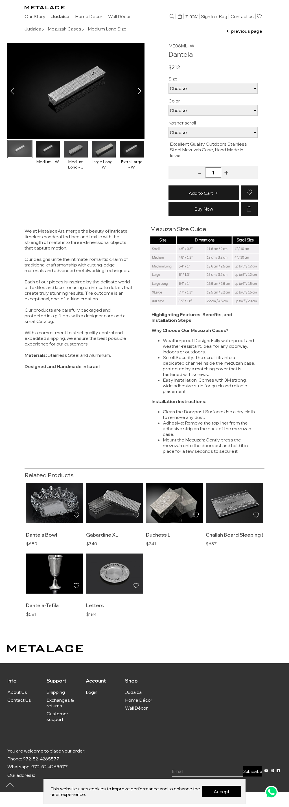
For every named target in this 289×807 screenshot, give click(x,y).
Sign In (208, 16)
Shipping (56, 692)
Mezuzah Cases (64, 29)
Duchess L (158, 535)
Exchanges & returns (60, 702)
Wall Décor (119, 16)
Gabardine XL (102, 535)
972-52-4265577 (41, 759)
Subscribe (252, 771)
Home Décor (88, 16)
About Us (17, 692)
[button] (139, 91)
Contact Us (19, 700)
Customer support (57, 716)
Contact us (242, 16)
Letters (95, 605)
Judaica (60, 16)
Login (91, 692)
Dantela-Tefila (42, 605)
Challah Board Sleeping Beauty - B (246, 535)
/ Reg (221, 16)
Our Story (35, 16)
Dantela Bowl (41, 535)
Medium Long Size (107, 29)
